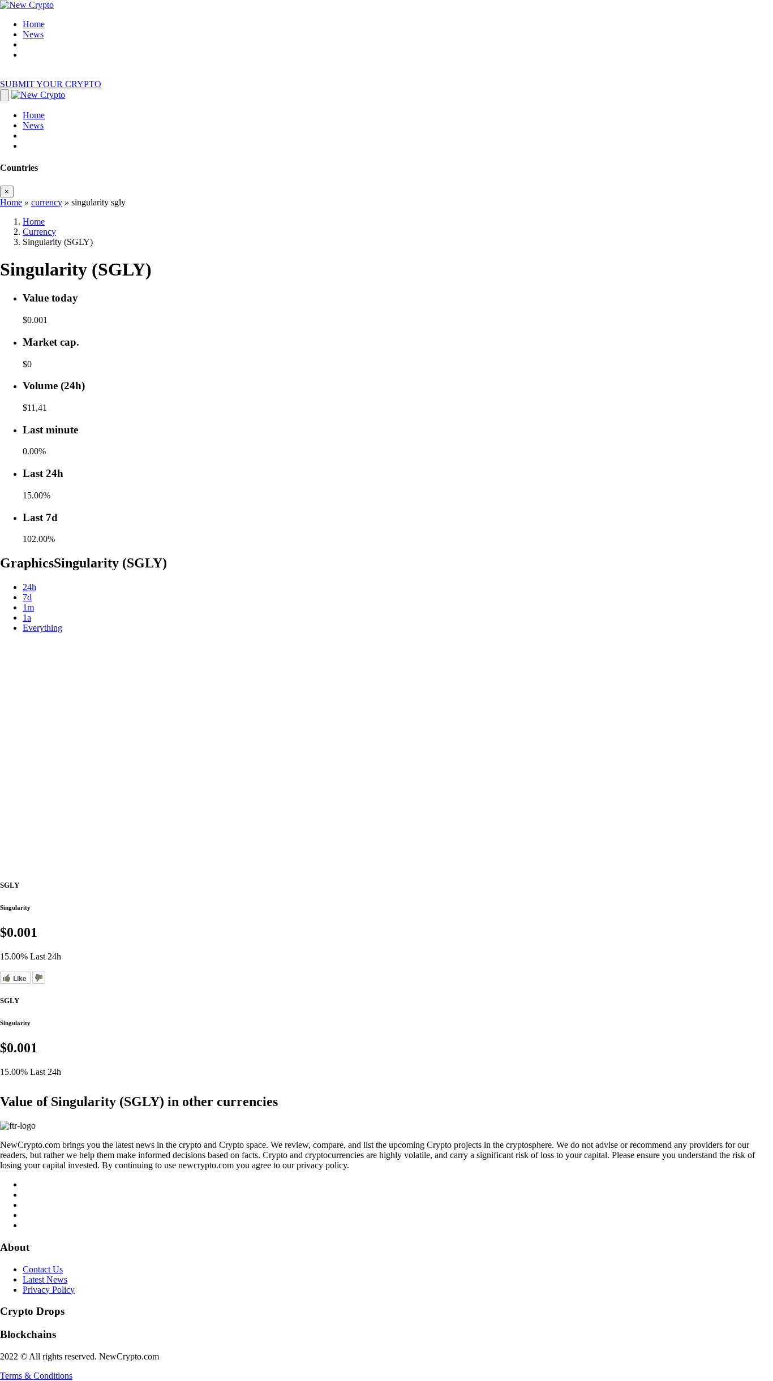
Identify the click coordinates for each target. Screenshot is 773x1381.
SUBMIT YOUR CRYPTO (50, 84)
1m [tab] (28, 607)
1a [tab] (27, 617)
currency (46, 202)
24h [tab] (29, 587)
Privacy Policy (49, 1289)
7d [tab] (27, 597)
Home (34, 24)
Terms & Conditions (36, 1375)
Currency (39, 231)
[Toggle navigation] (4, 95)
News (33, 34)
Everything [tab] (42, 628)
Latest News (45, 1279)
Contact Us (43, 1269)
